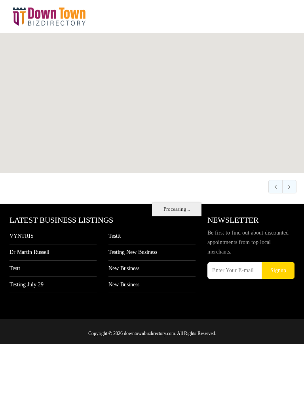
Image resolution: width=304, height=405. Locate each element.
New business (123, 268)
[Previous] (275, 186)
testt (15, 268)
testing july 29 (27, 285)
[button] (152, 98)
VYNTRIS (22, 236)
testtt (114, 236)
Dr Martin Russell (29, 252)
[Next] (289, 186)
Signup (278, 270)
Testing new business (132, 252)
